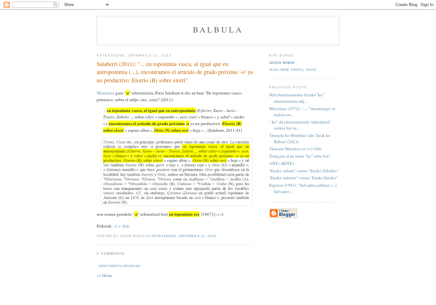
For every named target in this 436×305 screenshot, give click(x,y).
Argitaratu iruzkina (120, 266)
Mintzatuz (106, 93)
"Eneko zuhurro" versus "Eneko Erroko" (303, 178)
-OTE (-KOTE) (281, 163)
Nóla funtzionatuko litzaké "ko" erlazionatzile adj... (296, 98)
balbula (218, 29)
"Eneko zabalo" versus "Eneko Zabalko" (303, 171)
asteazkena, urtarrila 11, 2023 (183, 236)
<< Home (104, 275)
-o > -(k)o (122, 226)
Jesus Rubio (282, 62)
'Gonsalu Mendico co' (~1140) (295, 149)
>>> (218, 214)
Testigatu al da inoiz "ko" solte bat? (299, 156)
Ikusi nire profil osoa (293, 69)
